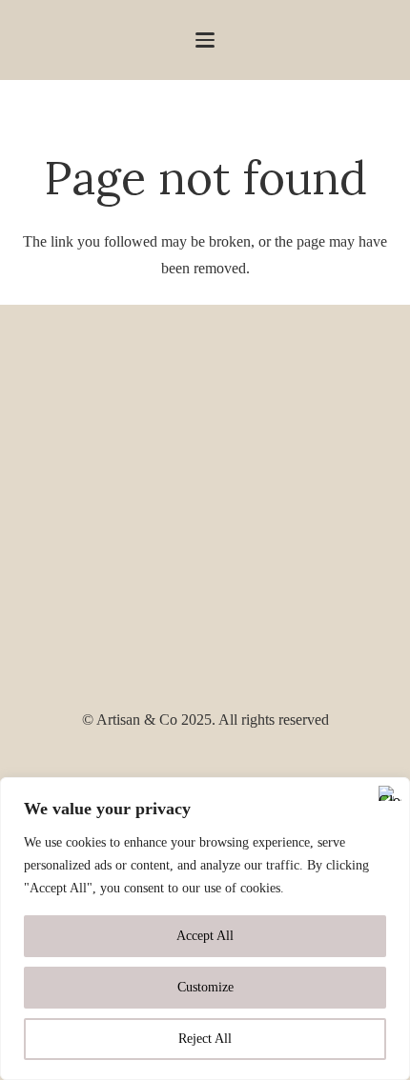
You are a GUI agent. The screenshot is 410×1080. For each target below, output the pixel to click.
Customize (205, 987)
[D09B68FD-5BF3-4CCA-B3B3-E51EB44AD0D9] (205, 505)
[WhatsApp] (236, 765)
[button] (205, 40)
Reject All (205, 1038)
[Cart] (386, 40)
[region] (205, 928)
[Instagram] (205, 766)
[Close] (390, 793)
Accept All (205, 936)
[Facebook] (173, 765)
